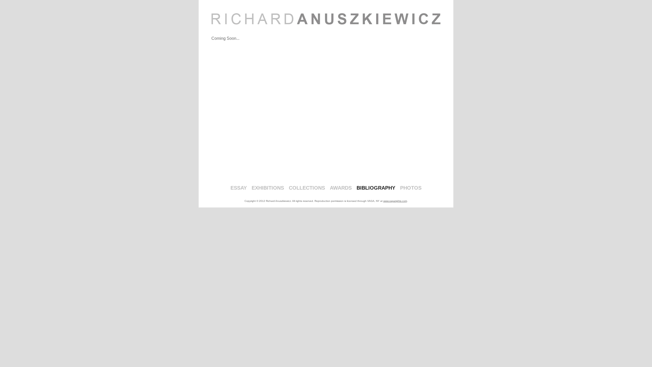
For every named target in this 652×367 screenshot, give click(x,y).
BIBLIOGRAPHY (376, 188)
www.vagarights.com (395, 201)
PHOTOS (411, 188)
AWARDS (341, 188)
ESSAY (238, 188)
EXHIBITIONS (268, 188)
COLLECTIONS (307, 188)
